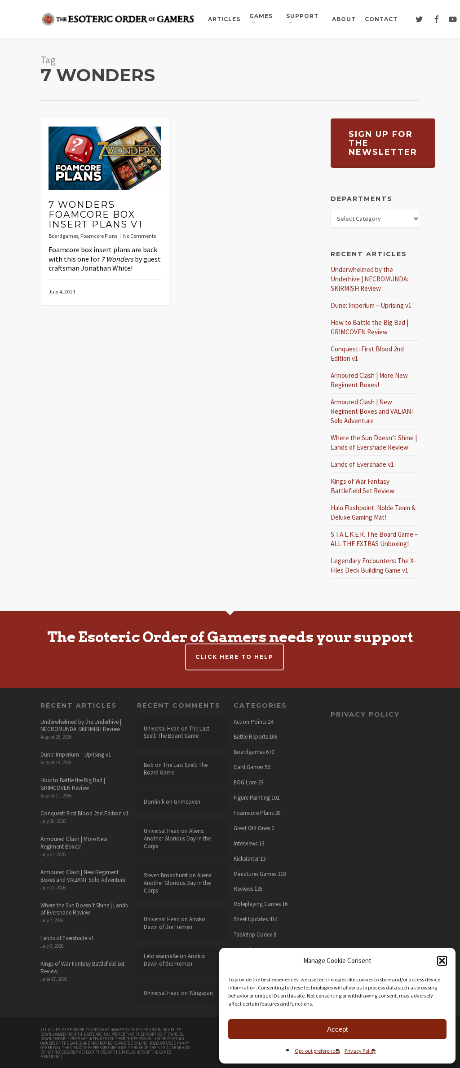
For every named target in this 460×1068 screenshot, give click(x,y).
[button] (442, 960)
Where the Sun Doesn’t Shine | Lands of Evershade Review (84, 909)
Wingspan (201, 993)
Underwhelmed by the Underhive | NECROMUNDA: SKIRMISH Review (369, 279)
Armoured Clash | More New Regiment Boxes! (73, 842)
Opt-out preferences (317, 1050)
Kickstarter (246, 858)
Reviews (243, 889)
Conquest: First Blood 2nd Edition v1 (84, 813)
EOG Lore (245, 782)
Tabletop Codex (253, 934)
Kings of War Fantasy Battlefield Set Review (82, 967)
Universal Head (162, 728)
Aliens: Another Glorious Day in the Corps (177, 838)
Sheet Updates (251, 919)
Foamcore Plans (98, 235)
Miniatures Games (255, 874)
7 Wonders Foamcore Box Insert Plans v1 (95, 214)
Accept (337, 1029)
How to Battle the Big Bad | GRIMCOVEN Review (72, 784)
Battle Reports (251, 736)
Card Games (248, 767)
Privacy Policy (360, 1050)
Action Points (250, 722)
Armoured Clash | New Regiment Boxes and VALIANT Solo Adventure (373, 411)
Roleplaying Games (257, 904)
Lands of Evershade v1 (362, 464)
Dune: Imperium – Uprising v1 (371, 305)
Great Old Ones (252, 828)
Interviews (245, 843)
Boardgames (63, 235)
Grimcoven (187, 801)
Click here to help (234, 656)
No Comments (139, 235)
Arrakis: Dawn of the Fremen (175, 923)
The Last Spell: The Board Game (176, 732)
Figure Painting (252, 797)
